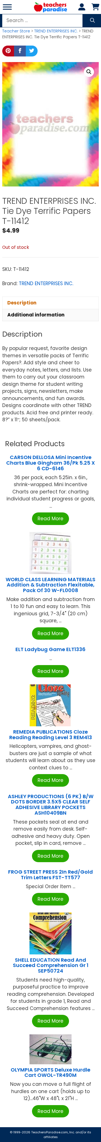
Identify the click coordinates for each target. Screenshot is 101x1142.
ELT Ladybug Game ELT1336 (50, 649)
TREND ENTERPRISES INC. (56, 31)
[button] (89, 72)
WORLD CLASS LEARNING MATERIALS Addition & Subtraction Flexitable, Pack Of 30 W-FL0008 (50, 585)
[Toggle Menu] (7, 7)
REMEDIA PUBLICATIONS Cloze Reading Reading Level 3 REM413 (50, 734)
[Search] (92, 20)
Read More (50, 518)
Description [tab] (21, 302)
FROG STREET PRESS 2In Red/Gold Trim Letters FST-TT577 (50, 874)
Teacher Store (16, 31)
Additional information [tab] (36, 314)
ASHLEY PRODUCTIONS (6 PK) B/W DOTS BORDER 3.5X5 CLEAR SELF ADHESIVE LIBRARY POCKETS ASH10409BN (50, 804)
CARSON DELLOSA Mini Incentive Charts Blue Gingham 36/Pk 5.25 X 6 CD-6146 (50, 463)
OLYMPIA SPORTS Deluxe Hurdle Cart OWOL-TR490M (50, 1072)
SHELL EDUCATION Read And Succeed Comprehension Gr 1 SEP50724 (50, 965)
